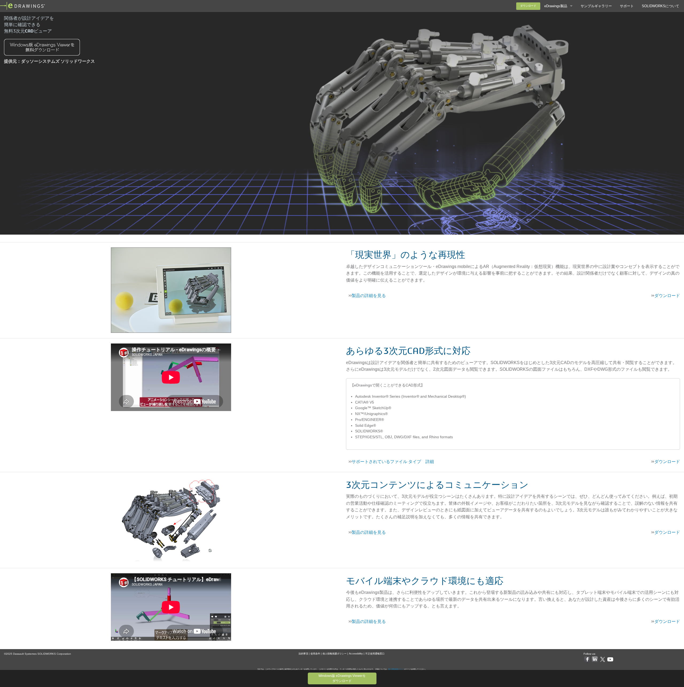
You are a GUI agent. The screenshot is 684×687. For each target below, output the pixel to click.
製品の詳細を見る (369, 295)
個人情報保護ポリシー (334, 653)
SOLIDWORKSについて (660, 6)
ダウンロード (528, 5)
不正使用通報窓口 (374, 653)
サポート (627, 6)
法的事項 (303, 653)
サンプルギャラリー (596, 6)
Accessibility (356, 653)
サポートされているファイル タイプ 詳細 (393, 461)
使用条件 (315, 653)
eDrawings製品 (555, 6)
